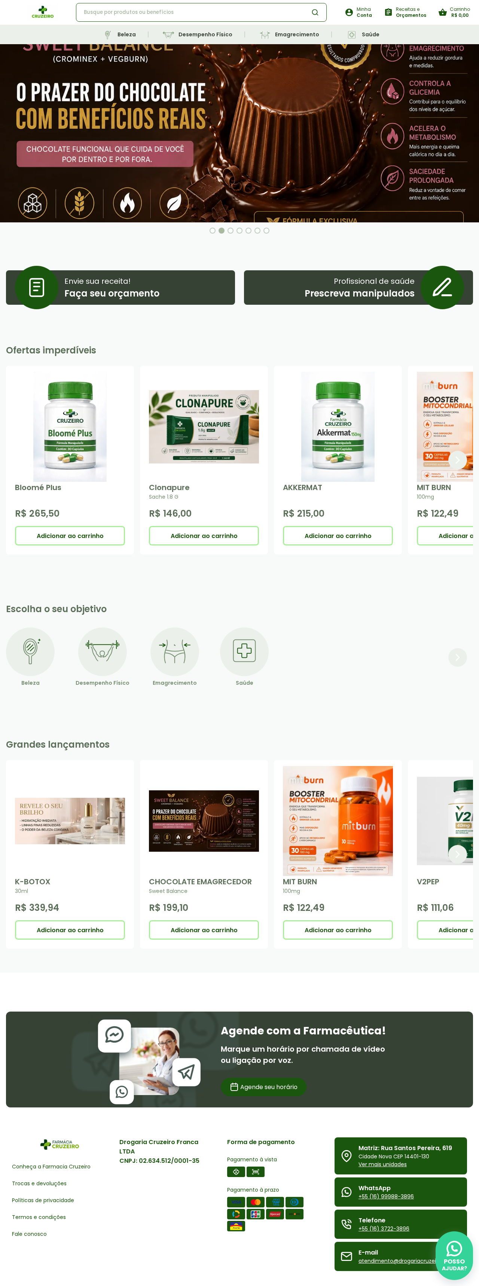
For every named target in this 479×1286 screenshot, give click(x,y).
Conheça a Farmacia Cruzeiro (51, 1166)
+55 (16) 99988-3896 (386, 1196)
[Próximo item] (457, 460)
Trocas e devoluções (39, 1183)
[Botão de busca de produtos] (315, 12)
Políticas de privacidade (43, 1200)
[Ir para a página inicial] (42, 12)
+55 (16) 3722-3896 (384, 1228)
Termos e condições (39, 1217)
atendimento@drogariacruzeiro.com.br (410, 1261)
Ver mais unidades (383, 1164)
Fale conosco (29, 1234)
